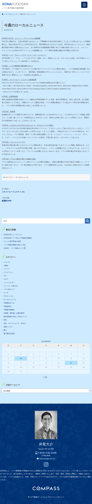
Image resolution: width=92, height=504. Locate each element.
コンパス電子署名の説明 (12, 241)
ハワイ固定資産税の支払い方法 (15, 245)
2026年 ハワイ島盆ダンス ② (15, 248)
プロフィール (8, 296)
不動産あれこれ (9, 303)
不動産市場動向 (9, 310)
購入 (5, 330)
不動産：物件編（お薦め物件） (15, 313)
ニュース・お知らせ (11, 286)
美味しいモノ (8, 327)
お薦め (6, 265)
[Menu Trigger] (84, 5)
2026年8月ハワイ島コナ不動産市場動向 (18, 238)
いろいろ (7, 262)
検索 (87, 221)
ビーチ (6, 293)
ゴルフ (6, 279)
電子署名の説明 (9, 333)
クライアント (8, 272)
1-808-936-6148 (47, 452)
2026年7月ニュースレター (13, 234)
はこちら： (76, 137)
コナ (5, 276)
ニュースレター (9, 282)
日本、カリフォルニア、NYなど (15, 323)
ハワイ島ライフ (9, 289)
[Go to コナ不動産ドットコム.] (2, 14)
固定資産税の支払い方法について (15, 316)
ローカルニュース (22, 177)
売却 (5, 320)
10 (21, 358)
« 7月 (45, 377)
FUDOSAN (15, 4)
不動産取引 (7, 306)
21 (71, 363)
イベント (7, 269)
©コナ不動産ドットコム (37, 497)
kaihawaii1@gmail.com (47, 459)
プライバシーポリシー (55, 497)
